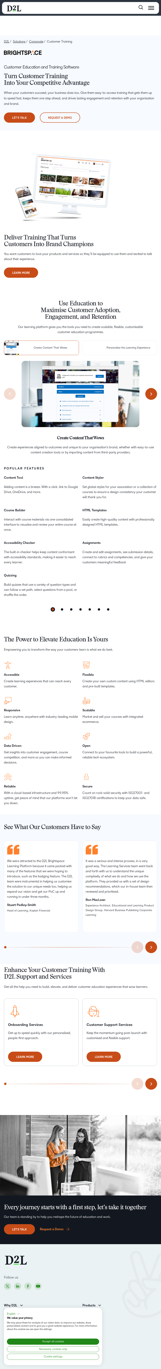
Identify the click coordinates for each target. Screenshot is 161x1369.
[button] (13, 1313)
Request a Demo (60, 117)
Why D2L (10, 1305)
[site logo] (14, 8)
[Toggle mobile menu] (151, 8)
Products (88, 1305)
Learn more (21, 274)
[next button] (151, 394)
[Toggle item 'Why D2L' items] (21, 1305)
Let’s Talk (19, 117)
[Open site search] (141, 7)
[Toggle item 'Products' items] (99, 1305)
